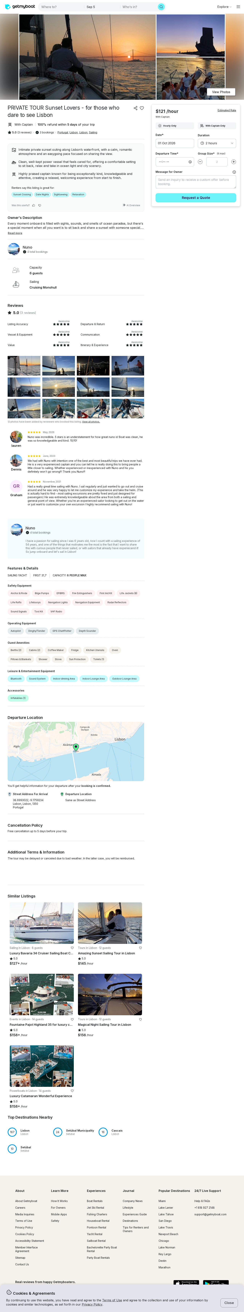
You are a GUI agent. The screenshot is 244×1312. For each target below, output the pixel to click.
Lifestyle (128, 1207)
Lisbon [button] (74, 132)
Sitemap (20, 1257)
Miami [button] (162, 1201)
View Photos (221, 92)
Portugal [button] (63, 132)
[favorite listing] (142, 108)
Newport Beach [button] (168, 1234)
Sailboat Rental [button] (96, 1240)
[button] (42, 923)
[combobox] (61, 6)
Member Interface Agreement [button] (26, 1249)
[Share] (135, 108)
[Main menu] (238, 7)
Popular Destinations (174, 1191)
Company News (133, 1201)
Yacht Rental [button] (94, 1234)
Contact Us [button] (22, 1264)
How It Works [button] (59, 1201)
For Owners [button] (58, 1207)
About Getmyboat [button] (26, 1201)
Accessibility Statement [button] (29, 1240)
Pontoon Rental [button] (96, 1227)
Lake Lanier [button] (166, 1207)
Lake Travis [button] (166, 1227)
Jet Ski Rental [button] (95, 1207)
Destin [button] (162, 1260)
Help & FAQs (202, 1201)
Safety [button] (55, 1220)
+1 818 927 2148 (204, 1207)
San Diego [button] (165, 1220)
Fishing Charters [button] (97, 1214)
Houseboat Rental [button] (98, 1220)
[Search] (161, 6)
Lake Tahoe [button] (166, 1214)
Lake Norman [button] (167, 1247)
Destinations (130, 1220)
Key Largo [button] (165, 1254)
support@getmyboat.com (210, 1214)
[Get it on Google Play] (216, 1284)
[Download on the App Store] (186, 1284)
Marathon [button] (164, 1267)
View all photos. (91, 421)
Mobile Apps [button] (59, 1214)
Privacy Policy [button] (92, 1304)
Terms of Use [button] (112, 1300)
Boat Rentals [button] (95, 1201)
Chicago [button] (164, 1240)
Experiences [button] (96, 1191)
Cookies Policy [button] (24, 1234)
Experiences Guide (135, 1214)
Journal (128, 1191)
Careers (20, 1207)
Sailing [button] (93, 132)
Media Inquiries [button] (24, 1214)
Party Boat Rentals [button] (98, 1257)
